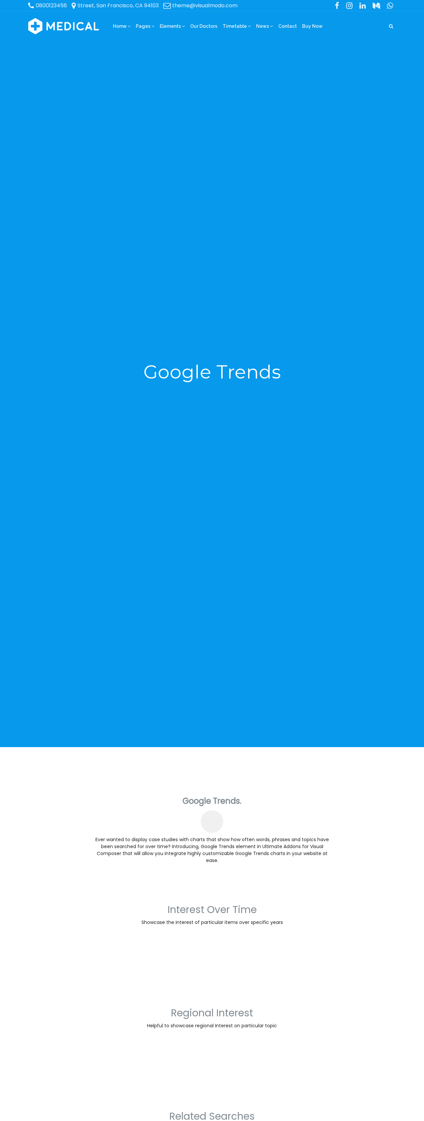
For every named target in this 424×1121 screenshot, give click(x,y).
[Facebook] (337, 6)
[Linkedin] (363, 6)
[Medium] (376, 6)
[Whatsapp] (390, 6)
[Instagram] (349, 6)
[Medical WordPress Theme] (63, 26)
